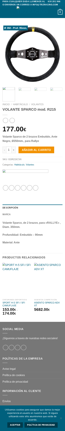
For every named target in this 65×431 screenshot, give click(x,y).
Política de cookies (13, 375)
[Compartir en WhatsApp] (5, 188)
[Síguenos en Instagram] (11, 347)
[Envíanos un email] (23, 347)
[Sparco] (25, 175)
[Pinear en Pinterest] (29, 188)
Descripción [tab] (10, 207)
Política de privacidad (15, 381)
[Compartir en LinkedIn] (35, 188)
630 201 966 (54, 1)
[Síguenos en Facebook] (5, 347)
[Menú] (4, 12)
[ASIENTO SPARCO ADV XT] (48, 280)
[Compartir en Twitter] (17, 188)
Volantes (37, 104)
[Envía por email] (23, 188)
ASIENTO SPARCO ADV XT (47, 304)
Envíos (6, 401)
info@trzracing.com (45, 5)
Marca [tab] (6, 214)
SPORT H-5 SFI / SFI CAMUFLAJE (13, 304)
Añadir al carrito (36, 150)
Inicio (6, 104)
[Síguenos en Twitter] (17, 347)
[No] (60, 419)
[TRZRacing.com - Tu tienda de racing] (32, 12)
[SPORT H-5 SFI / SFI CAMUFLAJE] (16, 280)
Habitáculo (20, 104)
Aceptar (15, 425)
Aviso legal (9, 368)
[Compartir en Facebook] (11, 188)
